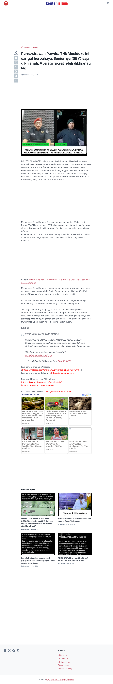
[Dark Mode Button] (108, 3)
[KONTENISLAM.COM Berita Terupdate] (57, 3)
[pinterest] (16, 76)
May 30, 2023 (64, 361)
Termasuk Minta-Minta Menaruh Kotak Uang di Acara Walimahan (74, 519)
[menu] (6, 3)
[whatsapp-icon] (18, 650)
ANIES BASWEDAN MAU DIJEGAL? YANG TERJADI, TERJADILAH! (73, 559)
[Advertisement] (56, 26)
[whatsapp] (16, 67)
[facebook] (16, 58)
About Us (64, 658)
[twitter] (16, 62)
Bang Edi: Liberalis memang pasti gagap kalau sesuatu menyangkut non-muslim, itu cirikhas (38, 560)
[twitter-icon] (9, 650)
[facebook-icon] (5, 650)
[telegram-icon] (13, 650)
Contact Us (65, 662)
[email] (16, 81)
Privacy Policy (66, 669)
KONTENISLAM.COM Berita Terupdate (60, 679)
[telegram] (16, 71)
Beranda (63, 655)
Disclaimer (64, 665)
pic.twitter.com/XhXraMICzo (38, 355)
